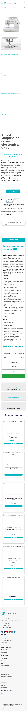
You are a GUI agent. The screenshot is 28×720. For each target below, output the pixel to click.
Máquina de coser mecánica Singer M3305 (13, 561)
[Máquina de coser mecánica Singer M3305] (13, 551)
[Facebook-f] (2, 632)
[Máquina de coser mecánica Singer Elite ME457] (13, 520)
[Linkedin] (14, 632)
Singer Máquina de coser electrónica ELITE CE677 (13, 468)
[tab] (13, 240)
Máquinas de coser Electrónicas (13, 433)
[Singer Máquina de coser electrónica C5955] (13, 489)
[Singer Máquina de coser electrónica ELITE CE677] (13, 457)
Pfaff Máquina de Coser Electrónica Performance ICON (13, 436)
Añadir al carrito (13, 191)
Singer (22, 357)
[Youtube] (10, 632)
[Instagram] (5, 632)
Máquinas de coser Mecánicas (13, 527)
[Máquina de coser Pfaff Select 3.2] (13, 582)
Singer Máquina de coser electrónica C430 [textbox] (13, 247)
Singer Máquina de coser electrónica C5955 (13, 499)
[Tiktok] (12, 632)
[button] (2, 3)
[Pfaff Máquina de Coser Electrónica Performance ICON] (13, 426)
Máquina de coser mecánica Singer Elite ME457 (13, 530)
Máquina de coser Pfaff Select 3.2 (13, 593)
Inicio (2, 7)
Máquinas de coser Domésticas (10, 7)
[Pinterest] (7, 632)
